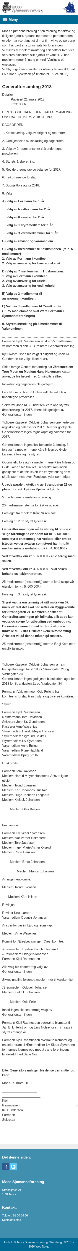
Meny (13, 19)
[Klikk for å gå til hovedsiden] (23, 7)
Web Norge (42, 1246)
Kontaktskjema (11, 1219)
